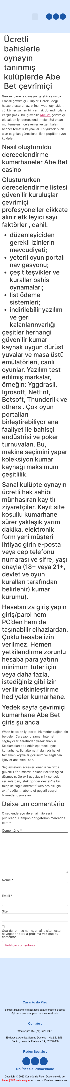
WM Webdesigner (20, 1080)
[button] (35, 16)
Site (5, 911)
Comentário (12, 830)
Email (7, 895)
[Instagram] (56, 16)
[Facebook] (49, 16)
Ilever (5, 1080)
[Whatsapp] (63, 16)
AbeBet (45, 115)
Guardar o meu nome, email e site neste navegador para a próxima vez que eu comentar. (31, 933)
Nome (7, 879)
